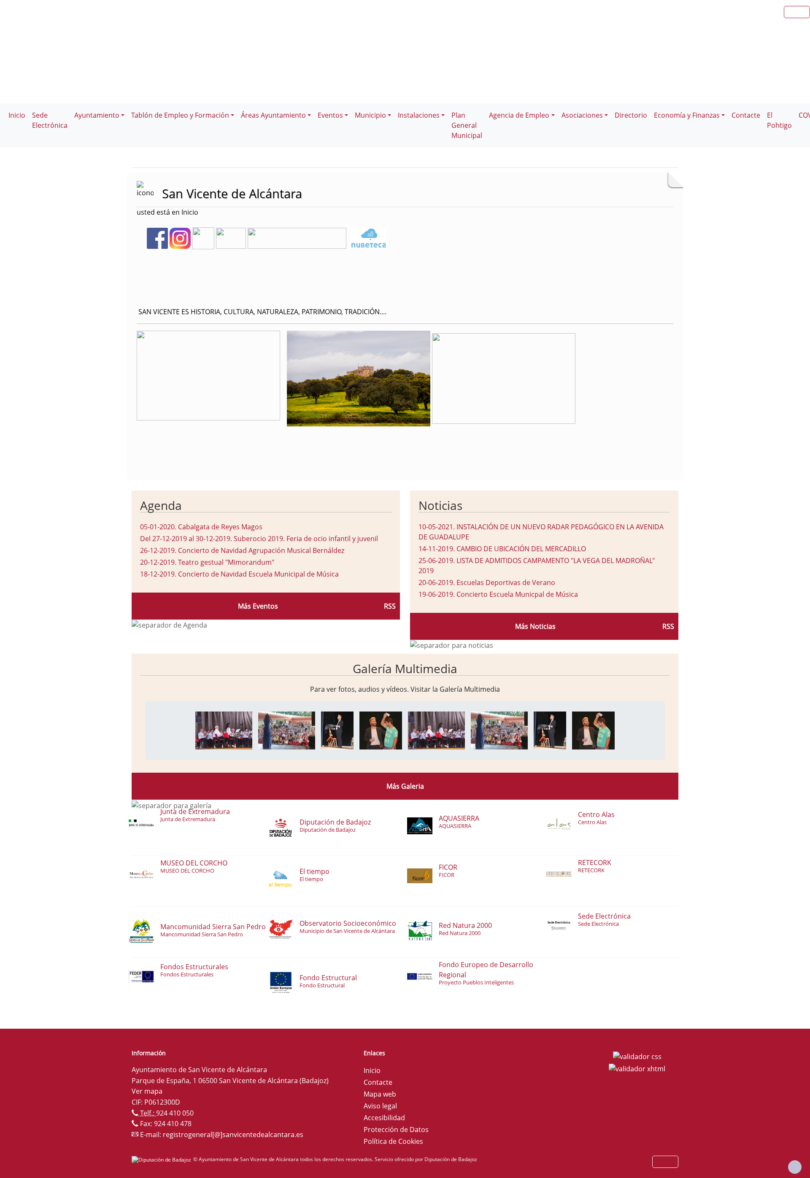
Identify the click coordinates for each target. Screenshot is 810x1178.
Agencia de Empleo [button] (519, 115)
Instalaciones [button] (419, 115)
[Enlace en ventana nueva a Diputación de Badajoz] (162, 1159)
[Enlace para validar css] (637, 1055)
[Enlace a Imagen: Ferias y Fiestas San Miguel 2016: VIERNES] (223, 729)
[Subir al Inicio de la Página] (795, 1167)
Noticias (440, 505)
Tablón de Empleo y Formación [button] (180, 115)
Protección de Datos (396, 1129)
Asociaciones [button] (582, 115)
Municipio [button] (370, 115)
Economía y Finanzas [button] (687, 115)
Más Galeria (405, 786)
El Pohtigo (779, 120)
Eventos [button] (330, 115)
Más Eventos (258, 606)
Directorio (631, 115)
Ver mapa (147, 1091)
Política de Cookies (393, 1141)
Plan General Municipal (466, 125)
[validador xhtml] (637, 1068)
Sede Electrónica (50, 120)
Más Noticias (535, 626)
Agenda (161, 505)
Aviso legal (380, 1106)
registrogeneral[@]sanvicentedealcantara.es (233, 1134)
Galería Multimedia (405, 668)
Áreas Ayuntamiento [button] (273, 115)
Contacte (746, 115)
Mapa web (380, 1094)
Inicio (16, 115)
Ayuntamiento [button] (96, 115)
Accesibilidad (384, 1117)
